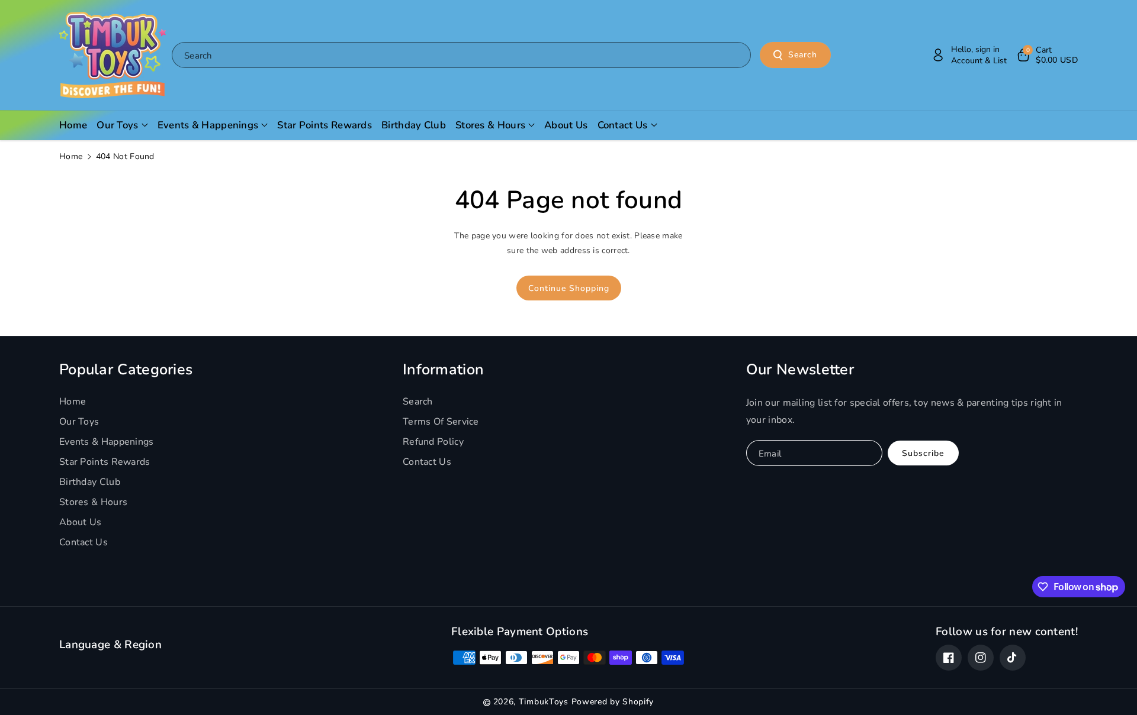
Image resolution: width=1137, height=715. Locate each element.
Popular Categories (125, 369)
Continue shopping (568, 288)
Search (802, 54)
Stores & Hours (93, 502)
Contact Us (83, 542)
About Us (80, 522)
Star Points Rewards (104, 461)
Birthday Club (89, 481)
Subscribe (923, 453)
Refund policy (433, 441)
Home (70, 156)
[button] (1047, 55)
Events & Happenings (106, 441)
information (443, 369)
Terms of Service (441, 421)
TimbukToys (543, 701)
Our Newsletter (800, 369)
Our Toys (79, 421)
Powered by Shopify (612, 701)
